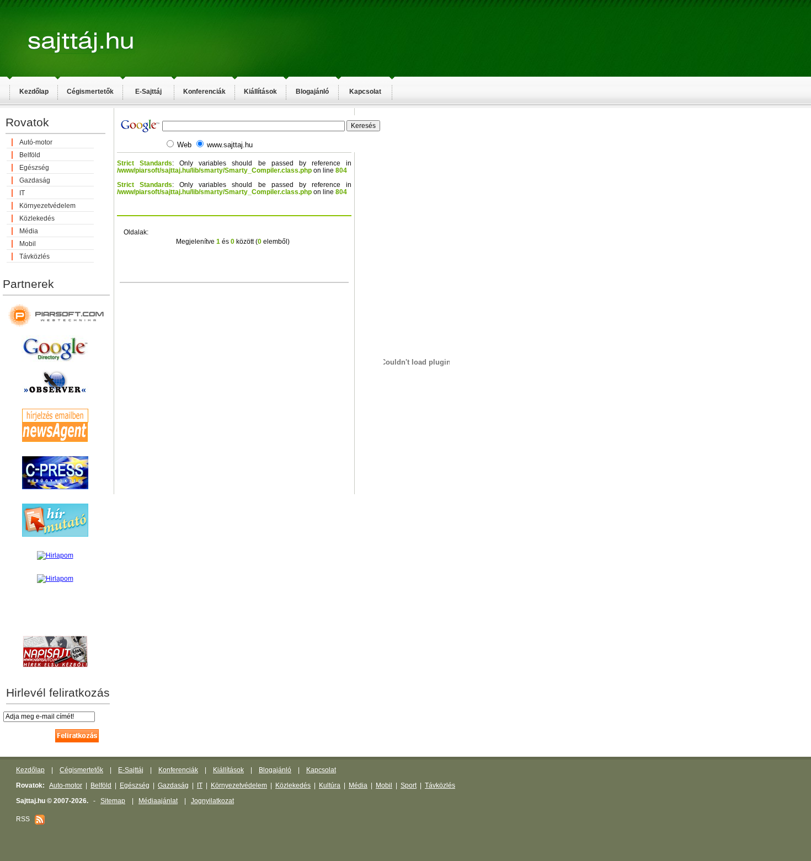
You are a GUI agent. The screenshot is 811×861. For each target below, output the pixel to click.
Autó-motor (35, 142)
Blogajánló (312, 91)
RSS (25, 819)
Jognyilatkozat (212, 801)
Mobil (27, 244)
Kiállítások (260, 91)
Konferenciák (204, 91)
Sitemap (112, 801)
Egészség (34, 168)
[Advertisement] (507, 284)
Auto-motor (65, 785)
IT (22, 193)
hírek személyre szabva (55, 623)
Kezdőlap (34, 91)
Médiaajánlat (158, 801)
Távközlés (34, 256)
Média (28, 231)
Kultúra (329, 785)
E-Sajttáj (148, 91)
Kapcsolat (365, 91)
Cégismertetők (90, 91)
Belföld (29, 155)
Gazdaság (34, 180)
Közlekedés (37, 218)
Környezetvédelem (47, 206)
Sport (409, 785)
